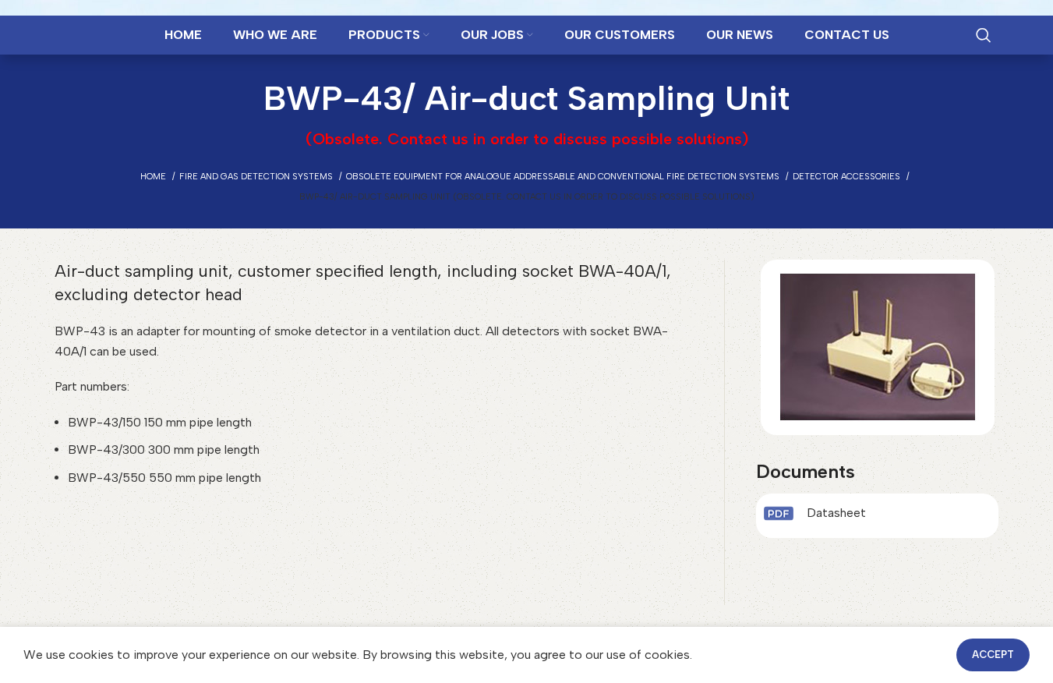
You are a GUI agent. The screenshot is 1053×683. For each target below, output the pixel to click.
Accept (993, 654)
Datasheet (836, 512)
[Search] (983, 35)
